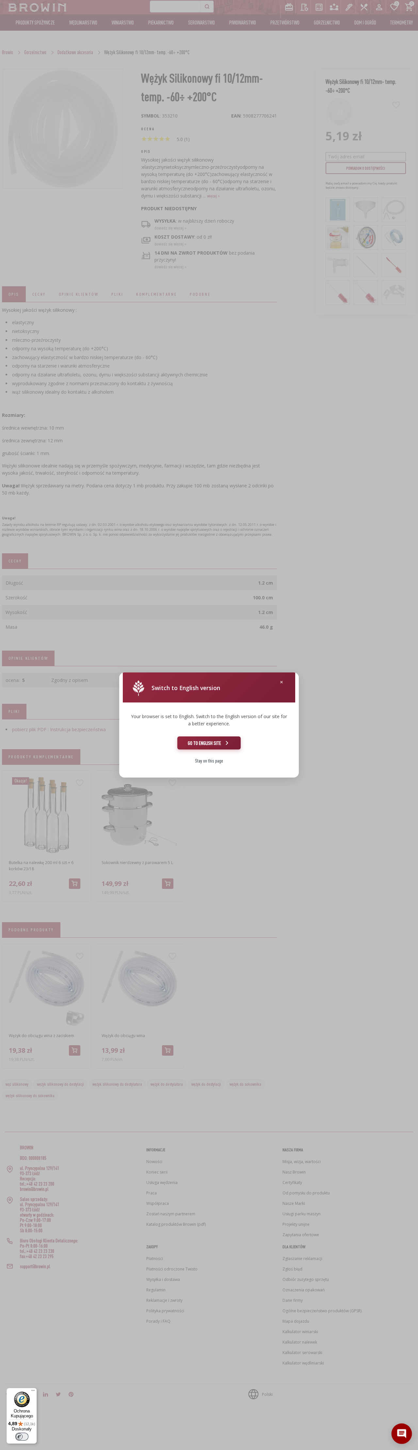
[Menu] (33, 1392)
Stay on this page (209, 761)
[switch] (21, 1437)
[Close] (281, 682)
